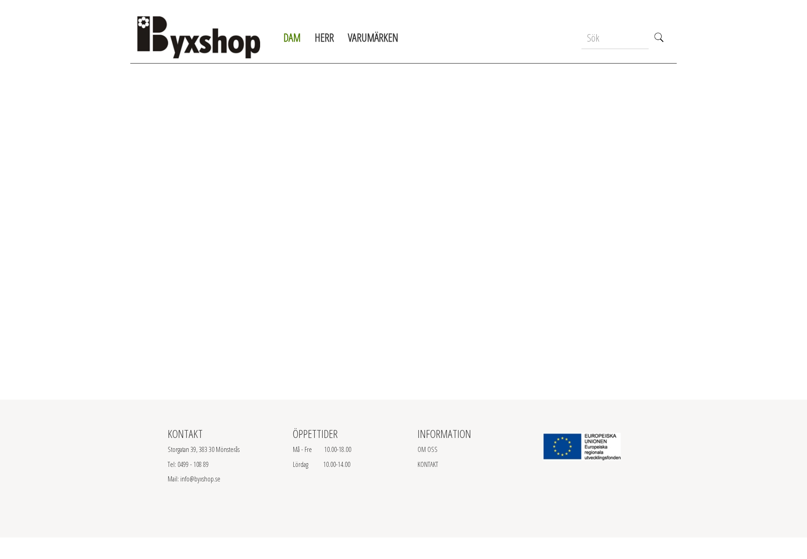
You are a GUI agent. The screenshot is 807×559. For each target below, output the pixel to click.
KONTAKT (428, 464)
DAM (292, 37)
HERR (324, 37)
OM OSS (428, 449)
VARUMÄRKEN (373, 37)
